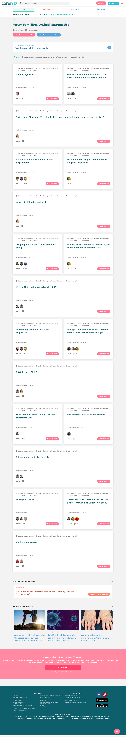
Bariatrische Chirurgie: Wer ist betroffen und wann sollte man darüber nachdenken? (60, 117)
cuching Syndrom (25, 74)
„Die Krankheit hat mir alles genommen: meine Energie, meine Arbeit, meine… (62, 638)
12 (25, 524)
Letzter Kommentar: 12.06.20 (76, 512)
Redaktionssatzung (45, 697)
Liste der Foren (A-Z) (70, 700)
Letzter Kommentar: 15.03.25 (25, 130)
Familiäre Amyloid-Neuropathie (31, 48)
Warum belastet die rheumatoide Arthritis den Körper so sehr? (95, 638)
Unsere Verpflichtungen (19, 710)
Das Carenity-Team (18, 699)
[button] (23, 10)
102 (19, 354)
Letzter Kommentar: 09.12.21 (25, 385)
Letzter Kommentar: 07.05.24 (25, 257)
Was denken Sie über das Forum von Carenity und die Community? (45, 593)
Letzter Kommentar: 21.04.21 (25, 512)
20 (26, 269)
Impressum (43, 700)
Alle (17, 57)
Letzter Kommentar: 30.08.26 (25, 87)
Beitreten (101, 3)
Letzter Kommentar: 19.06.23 (76, 257)
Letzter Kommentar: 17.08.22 (25, 342)
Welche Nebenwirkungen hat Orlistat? (36, 287)
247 (19, 269)
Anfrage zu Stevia (25, 499)
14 (70, 439)
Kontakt (42, 705)
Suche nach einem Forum (72, 697)
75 (19, 311)
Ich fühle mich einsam (27, 542)
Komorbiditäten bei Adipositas (32, 202)
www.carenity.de (29, 716)
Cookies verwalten (45, 703)
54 (19, 481)
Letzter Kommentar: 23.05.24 (25, 215)
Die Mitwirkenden (17, 703)
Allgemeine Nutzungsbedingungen (49, 702)
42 (19, 396)
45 (19, 566)
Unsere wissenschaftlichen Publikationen (24, 708)
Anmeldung (113, 3)
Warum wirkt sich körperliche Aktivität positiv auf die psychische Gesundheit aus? (29, 638)
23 (19, 439)
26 (19, 99)
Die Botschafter (17, 700)
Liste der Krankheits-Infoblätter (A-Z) (75, 702)
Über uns (15, 695)
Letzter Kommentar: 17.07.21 (25, 470)
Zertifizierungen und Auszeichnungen (50, 695)
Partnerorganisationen (19, 702)
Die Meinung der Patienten (21, 14)
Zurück (16, 20)
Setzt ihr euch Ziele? (26, 372)
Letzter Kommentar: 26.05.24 (76, 172)
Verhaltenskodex (44, 699)
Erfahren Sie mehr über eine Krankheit (76, 699)
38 (71, 269)
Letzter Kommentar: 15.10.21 (25, 427)
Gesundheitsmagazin (71, 695)
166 (71, 524)
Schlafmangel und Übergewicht (32, 457)
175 (19, 524)
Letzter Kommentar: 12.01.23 (25, 300)
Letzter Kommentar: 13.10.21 (76, 427)
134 (19, 184)
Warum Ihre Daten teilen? (20, 697)
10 (26, 184)
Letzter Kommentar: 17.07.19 (25, 555)
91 (70, 354)
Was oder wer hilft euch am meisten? (86, 414)
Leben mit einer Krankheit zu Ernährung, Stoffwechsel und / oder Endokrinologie (54, 57)
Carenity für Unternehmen (47, 707)
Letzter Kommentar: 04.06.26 (76, 87)
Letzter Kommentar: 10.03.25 (25, 172)
